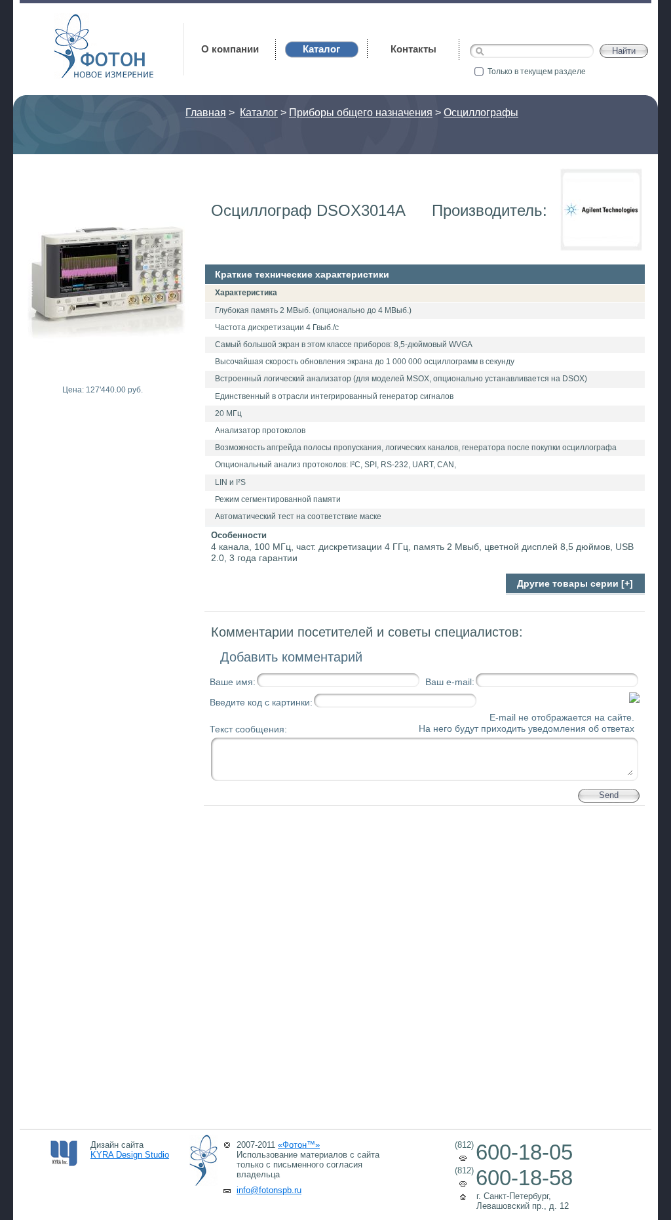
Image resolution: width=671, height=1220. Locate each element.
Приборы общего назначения (360, 112)
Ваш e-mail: (449, 682)
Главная (205, 112)
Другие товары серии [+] (575, 583)
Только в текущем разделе (537, 71)
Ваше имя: (233, 682)
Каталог (259, 112)
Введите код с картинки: (261, 702)
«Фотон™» (299, 1145)
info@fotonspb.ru (269, 1190)
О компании (230, 48)
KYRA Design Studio (129, 1155)
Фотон (72, 20)
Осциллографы (481, 112)
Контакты (413, 48)
